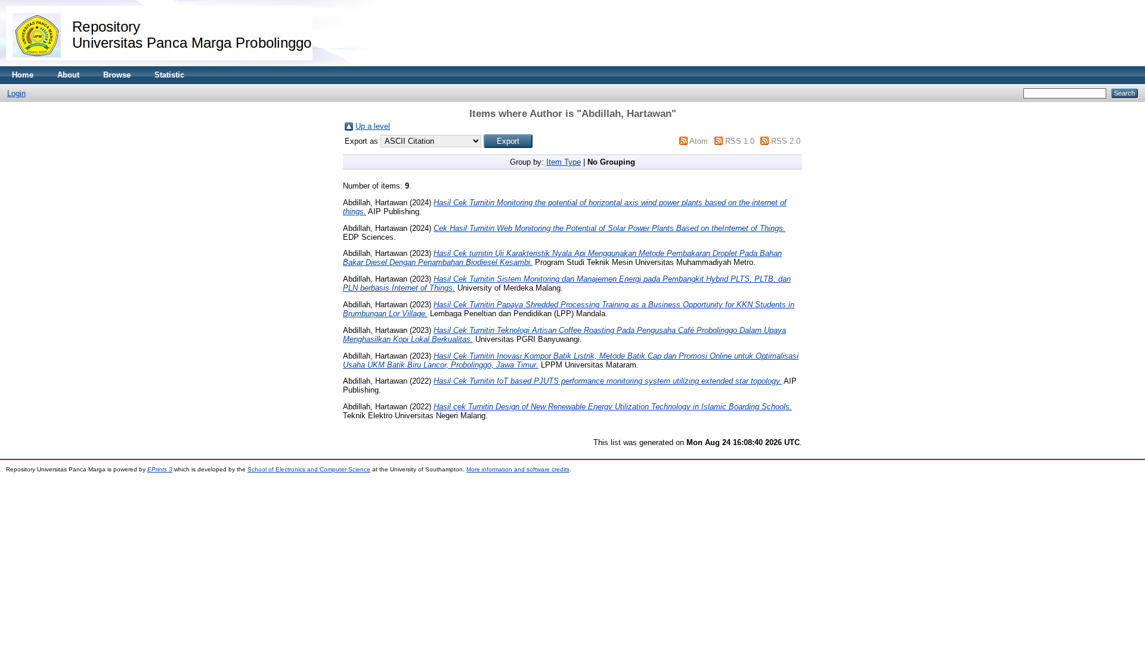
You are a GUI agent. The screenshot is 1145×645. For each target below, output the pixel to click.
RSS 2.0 (785, 141)
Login (16, 93)
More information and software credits (518, 469)
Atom (698, 141)
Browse (117, 74)
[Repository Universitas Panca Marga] (159, 63)
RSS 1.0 (739, 141)
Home (22, 74)
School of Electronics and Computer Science (308, 469)
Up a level (372, 126)
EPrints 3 (159, 469)
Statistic (169, 74)
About (68, 74)
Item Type (563, 162)
